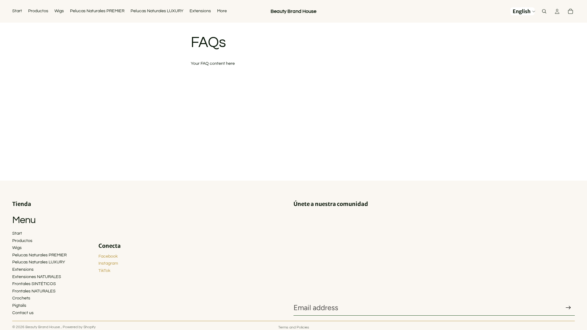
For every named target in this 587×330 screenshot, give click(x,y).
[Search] (544, 11)
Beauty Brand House (43, 327)
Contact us (23, 313)
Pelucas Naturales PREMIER (39, 255)
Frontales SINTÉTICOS (34, 284)
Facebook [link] (108, 256)
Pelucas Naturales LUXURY (38, 262)
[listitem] (222, 11)
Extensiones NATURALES (36, 277)
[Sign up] (568, 307)
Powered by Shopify (79, 327)
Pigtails (19, 305)
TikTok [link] (104, 271)
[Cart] (570, 11)
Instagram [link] (108, 263)
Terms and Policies (293, 327)
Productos (22, 241)
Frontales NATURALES (34, 291)
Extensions (23, 269)
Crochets (21, 298)
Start (17, 233)
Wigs (17, 248)
